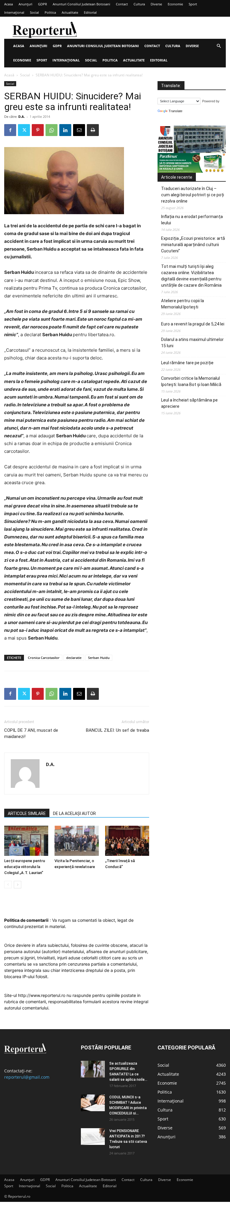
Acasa (8, 4)
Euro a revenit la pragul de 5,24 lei (192, 324)
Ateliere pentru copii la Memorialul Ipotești (182, 303)
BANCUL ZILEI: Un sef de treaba (117, 730)
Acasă (9, 75)
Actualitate (70, 12)
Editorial (90, 12)
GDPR (42, 4)
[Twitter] (24, 130)
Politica (50, 12)
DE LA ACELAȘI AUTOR (74, 813)
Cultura (139, 4)
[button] (218, 46)
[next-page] (17, 884)
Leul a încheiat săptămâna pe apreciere (189, 403)
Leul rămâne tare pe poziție (187, 362)
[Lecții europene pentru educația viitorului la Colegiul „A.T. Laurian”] (26, 841)
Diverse (156, 4)
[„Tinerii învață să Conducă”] (127, 841)
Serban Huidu (99, 657)
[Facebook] (10, 130)
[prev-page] (8, 884)
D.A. (21, 116)
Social (34, 12)
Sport (193, 4)
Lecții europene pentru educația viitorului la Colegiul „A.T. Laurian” (24, 867)
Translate (175, 111)
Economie (175, 4)
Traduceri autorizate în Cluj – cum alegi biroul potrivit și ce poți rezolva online (192, 194)
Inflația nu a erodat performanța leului (192, 219)
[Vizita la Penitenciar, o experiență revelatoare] (77, 841)
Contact (122, 4)
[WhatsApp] (52, 130)
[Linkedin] (65, 130)
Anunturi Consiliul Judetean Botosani (81, 4)
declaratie (73, 657)
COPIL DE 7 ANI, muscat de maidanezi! (31, 733)
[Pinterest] (38, 130)
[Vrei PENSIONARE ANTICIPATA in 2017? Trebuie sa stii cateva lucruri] (93, 1136)
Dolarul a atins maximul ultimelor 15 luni (192, 342)
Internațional (14, 12)
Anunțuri (25, 4)
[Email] (79, 130)
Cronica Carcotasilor (44, 657)
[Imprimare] (93, 130)
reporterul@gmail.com (26, 1077)
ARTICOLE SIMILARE (27, 813)
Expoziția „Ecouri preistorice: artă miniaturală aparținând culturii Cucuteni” (193, 244)
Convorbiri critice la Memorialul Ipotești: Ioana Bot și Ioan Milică (191, 381)
